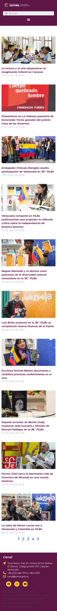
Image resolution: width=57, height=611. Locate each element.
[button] (28, 19)
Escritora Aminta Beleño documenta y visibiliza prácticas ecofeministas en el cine (27, 374)
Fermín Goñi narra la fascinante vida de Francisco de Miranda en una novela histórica (27, 477)
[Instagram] (16, 584)
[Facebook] (8, 584)
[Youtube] (25, 584)
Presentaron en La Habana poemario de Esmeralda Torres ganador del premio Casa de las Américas (28, 120)
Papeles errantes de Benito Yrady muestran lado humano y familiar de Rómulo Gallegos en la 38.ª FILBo (25, 426)
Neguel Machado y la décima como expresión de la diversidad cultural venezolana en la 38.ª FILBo (24, 275)
